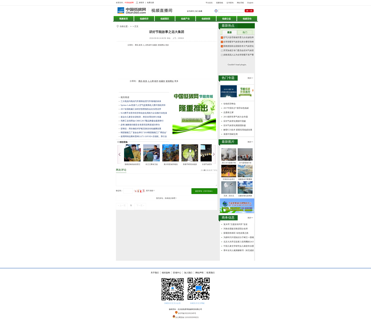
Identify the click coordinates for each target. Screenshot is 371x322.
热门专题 (228, 78)
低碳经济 (144, 18)
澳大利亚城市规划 (171, 164)
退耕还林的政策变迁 (132, 164)
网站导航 (240, 3)
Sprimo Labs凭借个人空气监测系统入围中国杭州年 (143, 105)
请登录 (141, 3)
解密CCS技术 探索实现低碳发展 (237, 130)
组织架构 (166, 272)
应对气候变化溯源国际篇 (234, 125)
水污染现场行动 (245, 163)
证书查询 (230, 3)
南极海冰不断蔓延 (245, 179)
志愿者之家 (228, 112)
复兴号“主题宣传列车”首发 (235, 224)
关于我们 (155, 272)
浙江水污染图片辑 (229, 163)
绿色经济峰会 (229, 104)
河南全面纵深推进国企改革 (235, 229)
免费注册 (150, 3)
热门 (245, 32)
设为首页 (190, 11)
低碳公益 (226, 18)
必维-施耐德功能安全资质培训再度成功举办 (140, 125)
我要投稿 (219, 3)
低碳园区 (164, 18)
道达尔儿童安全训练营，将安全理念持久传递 (141, 117)
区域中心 (177, 272)
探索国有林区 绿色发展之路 (235, 233)
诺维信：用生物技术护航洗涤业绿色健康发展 (141, 129)
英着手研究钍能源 (190, 164)
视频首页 (123, 18)
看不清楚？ (150, 191)
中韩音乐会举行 (229, 179)
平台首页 (209, 3)
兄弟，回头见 (229, 196)
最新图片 (228, 141)
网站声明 (199, 272)
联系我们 (211, 272)
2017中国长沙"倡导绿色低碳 (236, 108)
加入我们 (188, 272)
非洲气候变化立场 (209, 164)
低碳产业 (185, 18)
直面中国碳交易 (230, 134)
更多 (167, 45)
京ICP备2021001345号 (187, 313)
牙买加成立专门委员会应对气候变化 (239, 50)
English (250, 3)
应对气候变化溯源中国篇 (234, 121)
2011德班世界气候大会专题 (235, 117)
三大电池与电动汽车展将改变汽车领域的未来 (141, 101)
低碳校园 (206, 18)
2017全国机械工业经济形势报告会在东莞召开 (141, 109)
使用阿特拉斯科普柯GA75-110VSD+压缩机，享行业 (144, 136)
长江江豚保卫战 (152, 164)
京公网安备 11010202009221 (187, 317)
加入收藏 (198, 11)
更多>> (250, 78)
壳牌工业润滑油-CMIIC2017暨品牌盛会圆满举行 (142, 121)
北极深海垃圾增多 (245, 196)
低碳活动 (247, 18)
